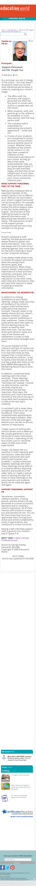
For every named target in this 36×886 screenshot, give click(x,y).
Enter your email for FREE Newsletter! (18, 856)
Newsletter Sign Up (17, 18)
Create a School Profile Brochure (15, 539)
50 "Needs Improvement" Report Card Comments (19, 796)
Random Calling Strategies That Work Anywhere (13, 878)
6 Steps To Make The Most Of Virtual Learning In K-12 (15, 879)
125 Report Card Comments (20, 775)
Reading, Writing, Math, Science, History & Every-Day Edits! (19, 758)
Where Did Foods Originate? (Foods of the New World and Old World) (20, 787)
